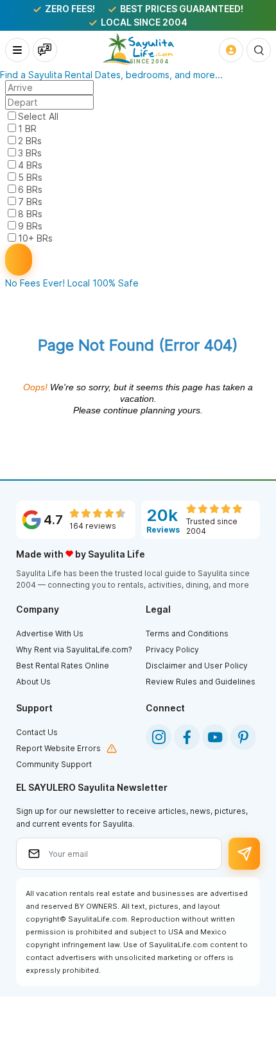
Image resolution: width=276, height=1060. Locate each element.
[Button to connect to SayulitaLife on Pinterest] (243, 737)
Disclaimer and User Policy (197, 665)
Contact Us (37, 732)
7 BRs (30, 201)
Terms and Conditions (187, 633)
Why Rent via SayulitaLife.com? (74, 649)
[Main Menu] (17, 50)
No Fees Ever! (35, 282)
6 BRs (30, 189)
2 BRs (30, 140)
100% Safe (115, 282)
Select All (38, 116)
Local (78, 282)
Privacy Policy (172, 649)
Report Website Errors (58, 748)
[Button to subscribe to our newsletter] (244, 854)
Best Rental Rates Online (62, 665)
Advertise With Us (49, 633)
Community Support (54, 764)
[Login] (231, 50)
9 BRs (30, 225)
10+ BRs (35, 238)
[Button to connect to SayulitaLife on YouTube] (215, 737)
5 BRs (30, 177)
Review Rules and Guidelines (200, 681)
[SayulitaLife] (138, 49)
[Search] (258, 50)
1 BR (27, 128)
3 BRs (30, 152)
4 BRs (30, 165)
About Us (33, 681)
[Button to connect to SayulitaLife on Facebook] (187, 737)
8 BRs (30, 213)
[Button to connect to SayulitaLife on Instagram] (158, 737)
